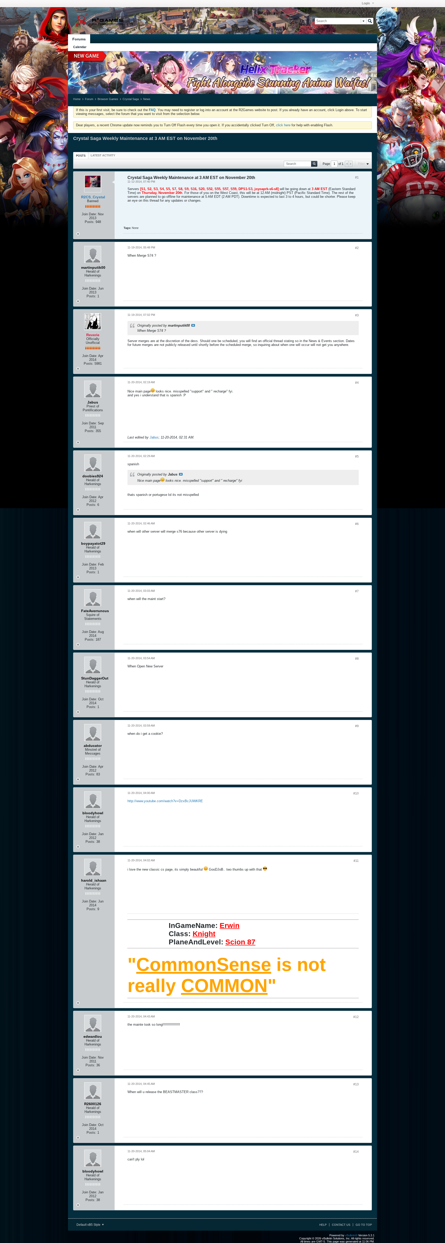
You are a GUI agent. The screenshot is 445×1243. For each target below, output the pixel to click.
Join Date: (89, 214)
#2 (357, 248)
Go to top (364, 1224)
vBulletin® (351, 1235)
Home (77, 99)
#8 (357, 658)
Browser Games (108, 99)
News (146, 99)
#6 (357, 524)
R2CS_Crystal (93, 197)
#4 (357, 382)
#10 (356, 793)
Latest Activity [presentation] (103, 155)
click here (283, 125)
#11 (356, 861)
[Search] (369, 21)
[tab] (80, 155)
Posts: (90, 222)
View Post (193, 325)
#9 (357, 726)
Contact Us (341, 1224)
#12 (356, 1017)
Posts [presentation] (80, 155)
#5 (357, 456)
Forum (89, 99)
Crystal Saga (131, 99)
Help (323, 1224)
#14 (356, 1151)
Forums (79, 39)
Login (366, 3)
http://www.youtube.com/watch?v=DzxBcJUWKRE (165, 801)
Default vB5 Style (88, 1225)
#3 (357, 315)
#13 (356, 1084)
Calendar (80, 47)
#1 (357, 177)
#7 (357, 591)
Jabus (154, 437)
